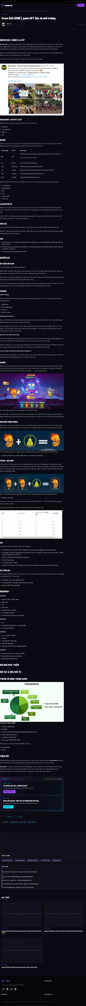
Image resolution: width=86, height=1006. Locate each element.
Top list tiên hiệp (45, 860)
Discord (82, 1)
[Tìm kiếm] (75, 5)
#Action (6, 822)
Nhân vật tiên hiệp (7, 860)
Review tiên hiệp (19, 860)
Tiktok (77, 1)
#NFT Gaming (31, 822)
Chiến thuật (13, 11)
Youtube (72, 1)
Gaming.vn (9, 1001)
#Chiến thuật (14, 822)
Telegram (20, 816)
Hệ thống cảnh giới (33, 860)
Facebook (66, 1)
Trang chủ (4, 11)
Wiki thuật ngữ (57, 860)
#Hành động (23, 822)
